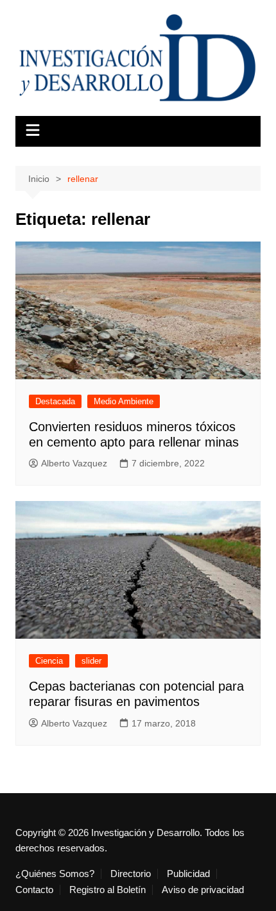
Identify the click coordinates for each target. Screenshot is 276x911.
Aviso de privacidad (203, 890)
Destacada (55, 401)
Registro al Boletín (107, 890)
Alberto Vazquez (74, 463)
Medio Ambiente (123, 401)
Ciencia (49, 661)
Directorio (130, 874)
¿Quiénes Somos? (54, 874)
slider (91, 661)
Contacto (34, 890)
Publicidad (188, 874)
